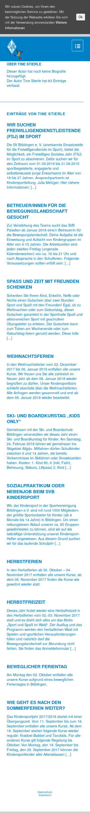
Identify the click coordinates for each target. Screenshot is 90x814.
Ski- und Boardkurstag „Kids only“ (43, 418)
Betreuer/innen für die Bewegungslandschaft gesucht (37, 211)
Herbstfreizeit (26, 602)
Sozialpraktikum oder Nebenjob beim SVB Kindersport (35, 491)
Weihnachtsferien (30, 356)
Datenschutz (45, 792)
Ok (80, 17)
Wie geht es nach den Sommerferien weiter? (36, 705)
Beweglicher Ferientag (37, 666)
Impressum (45, 795)
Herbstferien (24, 561)
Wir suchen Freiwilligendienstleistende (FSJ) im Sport (44, 130)
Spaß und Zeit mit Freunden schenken (43, 284)
